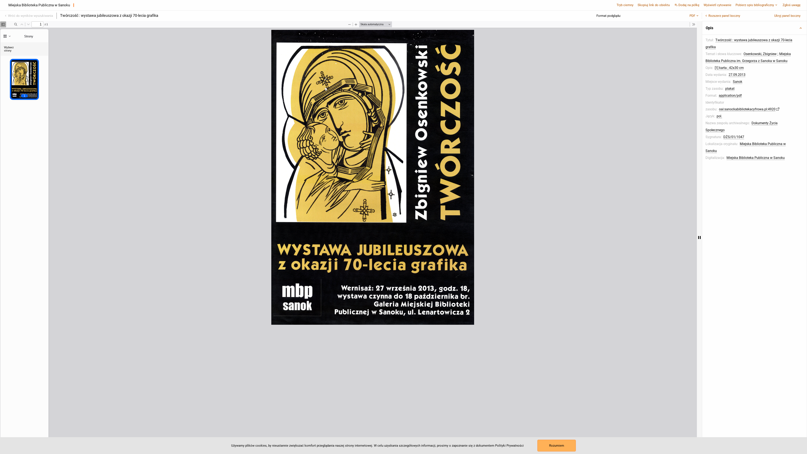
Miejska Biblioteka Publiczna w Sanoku (756, 158)
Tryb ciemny (625, 5)
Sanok (737, 82)
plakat (729, 89)
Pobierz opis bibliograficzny (755, 5)
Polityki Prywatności (509, 445)
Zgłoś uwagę (791, 5)
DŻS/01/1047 (733, 137)
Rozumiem (556, 445)
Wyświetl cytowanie (717, 5)
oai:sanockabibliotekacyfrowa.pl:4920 (747, 109)
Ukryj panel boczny (787, 16)
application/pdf (730, 96)
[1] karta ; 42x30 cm (729, 68)
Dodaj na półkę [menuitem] (688, 5)
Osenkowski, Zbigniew (760, 54)
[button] (754, 28)
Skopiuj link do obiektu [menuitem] (654, 5)
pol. (719, 116)
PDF (692, 16)
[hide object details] (699, 237)
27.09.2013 (737, 75)
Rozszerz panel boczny (724, 16)
